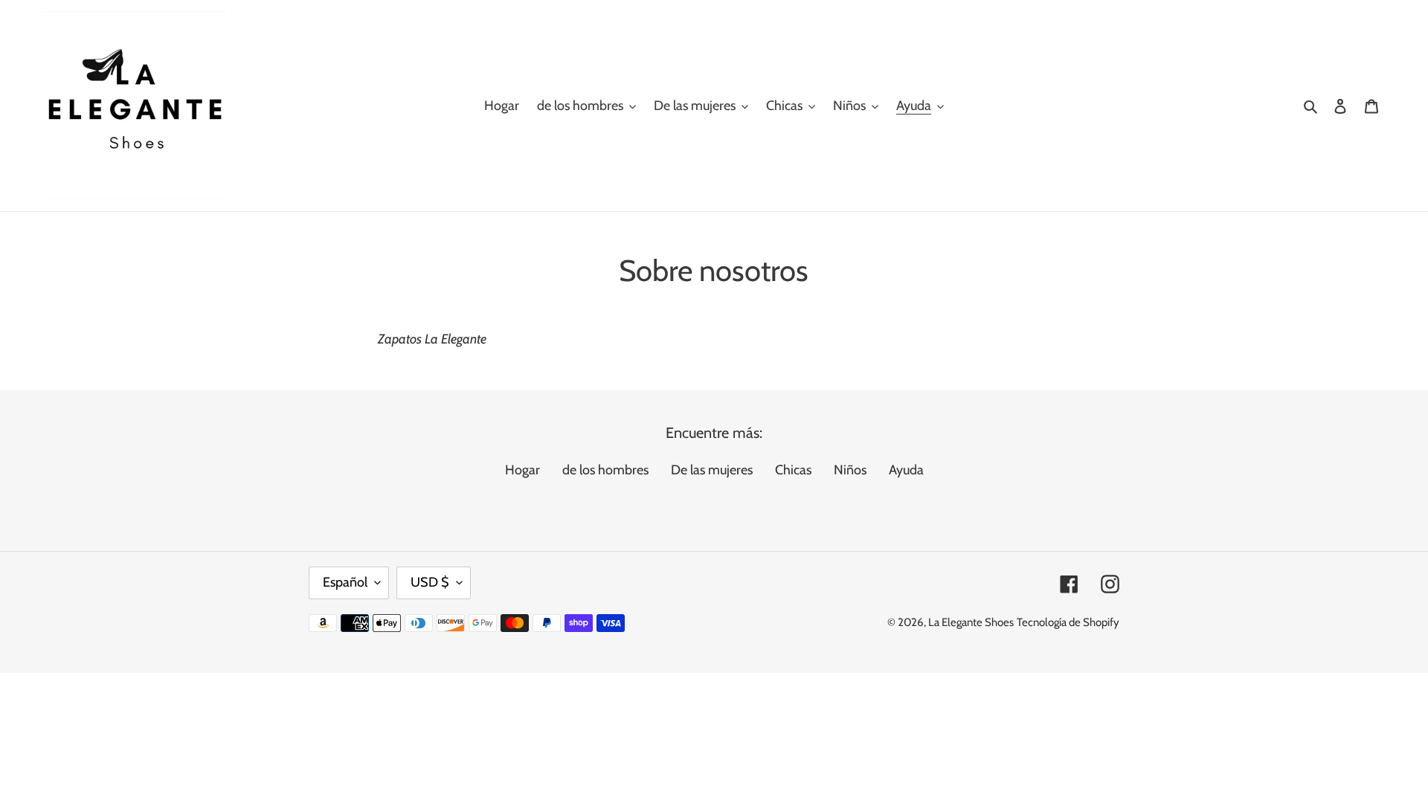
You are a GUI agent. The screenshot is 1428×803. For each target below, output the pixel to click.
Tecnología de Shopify (1068, 622)
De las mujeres (712, 470)
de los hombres (605, 470)
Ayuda (906, 470)
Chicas (793, 470)
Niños (850, 470)
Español (345, 582)
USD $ (430, 582)
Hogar (522, 470)
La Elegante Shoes (971, 622)
